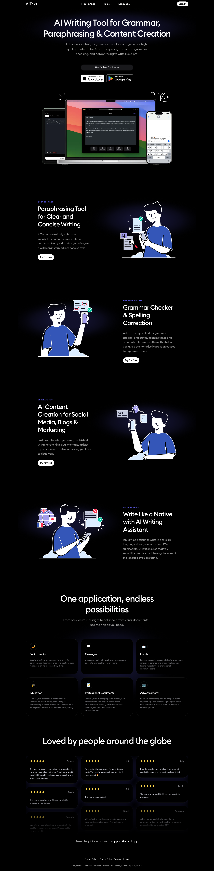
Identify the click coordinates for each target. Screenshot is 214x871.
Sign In (182, 4)
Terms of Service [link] (122, 859)
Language (124, 4)
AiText (32, 4)
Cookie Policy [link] (106, 859)
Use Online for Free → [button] (107, 67)
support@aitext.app (124, 841)
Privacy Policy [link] (91, 859)
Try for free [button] (46, 257)
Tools (107, 4)
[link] (92, 78)
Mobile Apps (88, 4)
